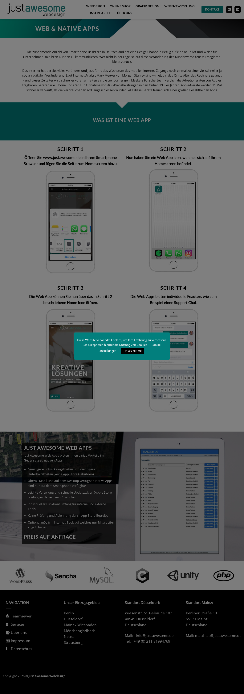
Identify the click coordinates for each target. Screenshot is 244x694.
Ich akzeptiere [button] (133, 351)
